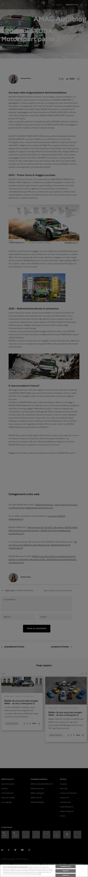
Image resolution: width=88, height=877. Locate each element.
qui (40, 874)
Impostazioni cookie (65, 866)
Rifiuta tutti (66, 870)
